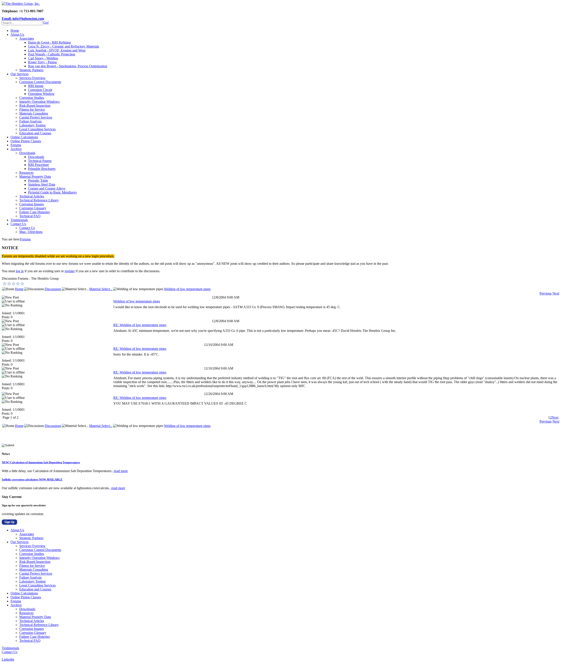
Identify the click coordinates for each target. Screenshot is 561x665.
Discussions (53, 289)
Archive (16, 149)
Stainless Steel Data (41, 184)
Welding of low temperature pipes (187, 289)
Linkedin (8, 659)
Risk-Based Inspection (34, 105)
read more (121, 471)
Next (555, 293)
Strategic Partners (31, 70)
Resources (26, 172)
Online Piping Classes (26, 141)
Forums (16, 145)
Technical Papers (39, 161)
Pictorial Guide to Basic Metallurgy (52, 192)
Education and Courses (35, 133)
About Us (17, 34)
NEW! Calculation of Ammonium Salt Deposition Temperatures (41, 462)
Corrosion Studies (31, 98)
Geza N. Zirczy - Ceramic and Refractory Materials (63, 46)
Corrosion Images (31, 204)
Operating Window (41, 94)
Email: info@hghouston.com (23, 18)
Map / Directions (31, 232)
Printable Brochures (41, 169)
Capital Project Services (35, 117)
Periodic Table (38, 180)
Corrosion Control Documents (40, 82)
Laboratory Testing (32, 125)
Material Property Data (35, 176)
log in (20, 271)
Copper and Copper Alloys (46, 188)
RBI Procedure (38, 165)
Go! (46, 22)
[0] (5, 284)
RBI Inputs (35, 86)
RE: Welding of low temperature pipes (139, 325)
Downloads (27, 153)
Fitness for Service (32, 109)
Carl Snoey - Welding (43, 58)
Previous (546, 293)
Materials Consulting (33, 113)
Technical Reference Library (39, 200)
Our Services (19, 74)
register (70, 271)
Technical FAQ (30, 216)
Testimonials (19, 220)
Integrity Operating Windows (39, 101)
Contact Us (18, 224)
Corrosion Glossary (32, 208)
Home (15, 30)
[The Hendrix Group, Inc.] (21, 3)
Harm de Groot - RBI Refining (49, 42)
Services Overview (32, 78)
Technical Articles (31, 196)
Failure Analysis (30, 121)
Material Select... (100, 289)
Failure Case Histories (34, 212)
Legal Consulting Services (37, 129)
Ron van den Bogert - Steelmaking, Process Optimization (67, 66)
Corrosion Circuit (40, 90)
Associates (26, 38)
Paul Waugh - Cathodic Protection (51, 54)
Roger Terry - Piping (42, 62)
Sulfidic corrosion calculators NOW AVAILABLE (32, 479)
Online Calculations (24, 137)
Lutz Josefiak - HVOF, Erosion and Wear (56, 50)
